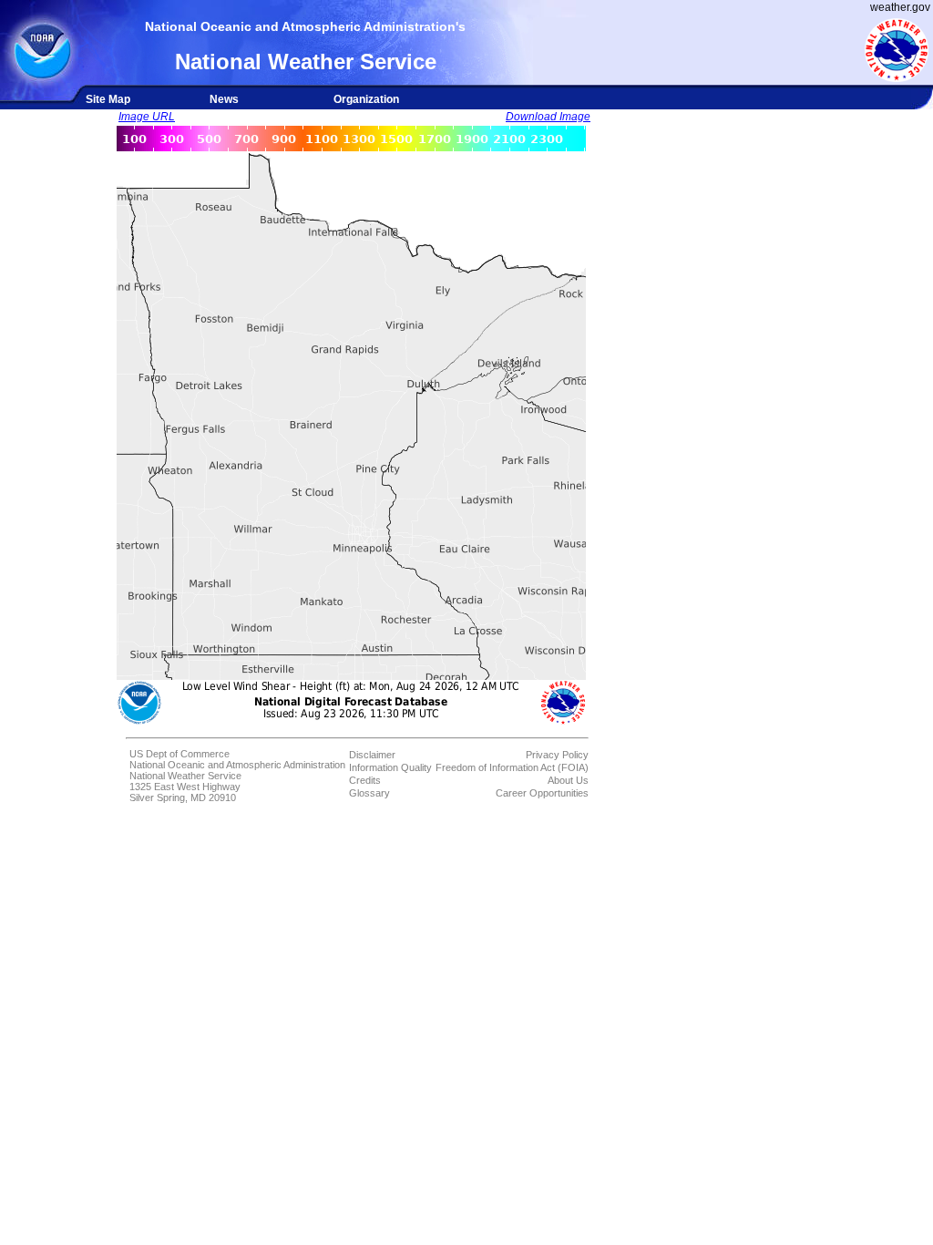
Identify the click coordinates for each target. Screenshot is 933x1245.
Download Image (548, 116)
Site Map (108, 99)
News (224, 99)
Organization (366, 99)
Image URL (146, 116)
